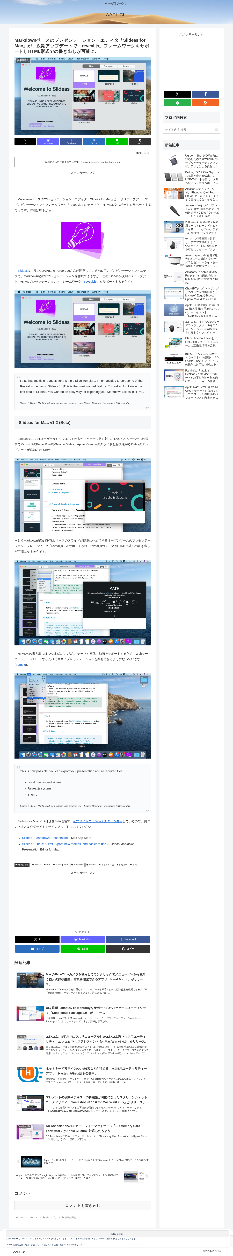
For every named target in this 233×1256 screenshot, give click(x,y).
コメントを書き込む (82, 1205)
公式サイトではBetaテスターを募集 (97, 821)
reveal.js (90, 281)
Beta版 (38, 864)
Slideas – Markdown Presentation (45, 838)
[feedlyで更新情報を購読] (177, 102)
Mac (48, 864)
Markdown (79, 864)
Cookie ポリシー (75, 1245)
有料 (135, 864)
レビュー (123, 864)
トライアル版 (107, 864)
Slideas (23, 270)
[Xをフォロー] (177, 94)
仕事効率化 (23, 864)
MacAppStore (62, 864)
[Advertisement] (82, 183)
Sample (21, 664)
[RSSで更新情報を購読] (205, 102)
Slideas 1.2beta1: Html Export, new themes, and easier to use (64, 844)
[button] (140, 141)
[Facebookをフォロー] (205, 94)
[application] (82, 716)
